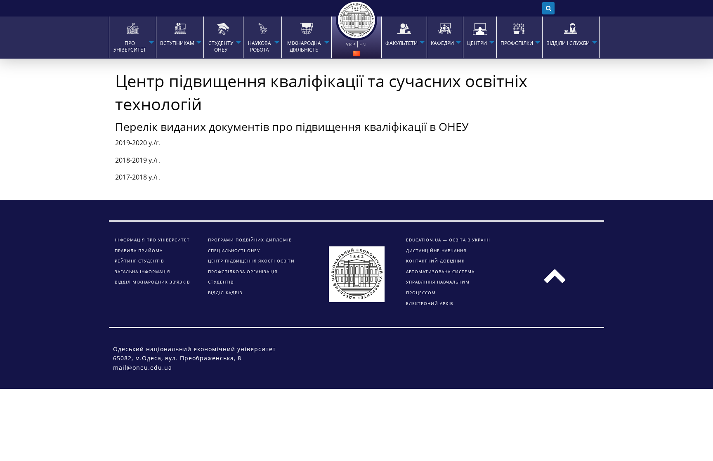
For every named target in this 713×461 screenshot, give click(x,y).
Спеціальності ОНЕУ (234, 250)
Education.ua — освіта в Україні (448, 240)
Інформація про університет (152, 240)
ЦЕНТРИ (477, 43)
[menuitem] (132, 37)
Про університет (129, 46)
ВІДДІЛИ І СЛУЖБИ (568, 43)
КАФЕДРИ (442, 43)
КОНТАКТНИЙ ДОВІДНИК (435, 261)
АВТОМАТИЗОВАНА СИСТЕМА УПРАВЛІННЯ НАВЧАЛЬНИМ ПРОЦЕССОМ (440, 282)
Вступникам (177, 43)
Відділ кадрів (225, 293)
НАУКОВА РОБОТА (259, 46)
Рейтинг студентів (139, 261)
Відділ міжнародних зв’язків (152, 282)
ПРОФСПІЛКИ (517, 43)
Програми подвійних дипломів (250, 240)
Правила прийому (139, 250)
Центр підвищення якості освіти (251, 261)
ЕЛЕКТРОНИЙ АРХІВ (429, 303)
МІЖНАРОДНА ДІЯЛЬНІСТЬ (304, 46)
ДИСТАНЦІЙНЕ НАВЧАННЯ (436, 250)
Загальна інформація (142, 271)
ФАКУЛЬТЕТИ (401, 43)
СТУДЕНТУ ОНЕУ (220, 46)
